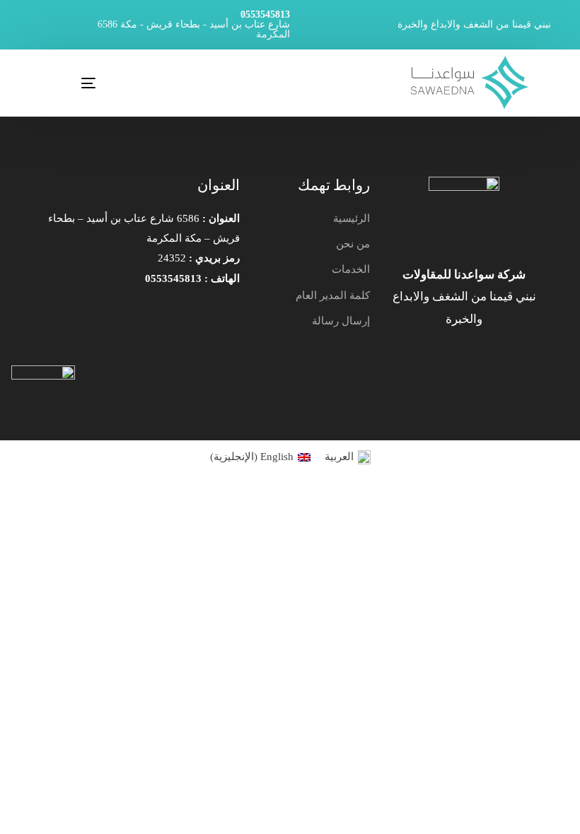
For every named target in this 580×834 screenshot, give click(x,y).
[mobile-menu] (65, 83)
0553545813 (265, 15)
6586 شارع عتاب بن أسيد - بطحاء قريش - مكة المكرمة (194, 30)
